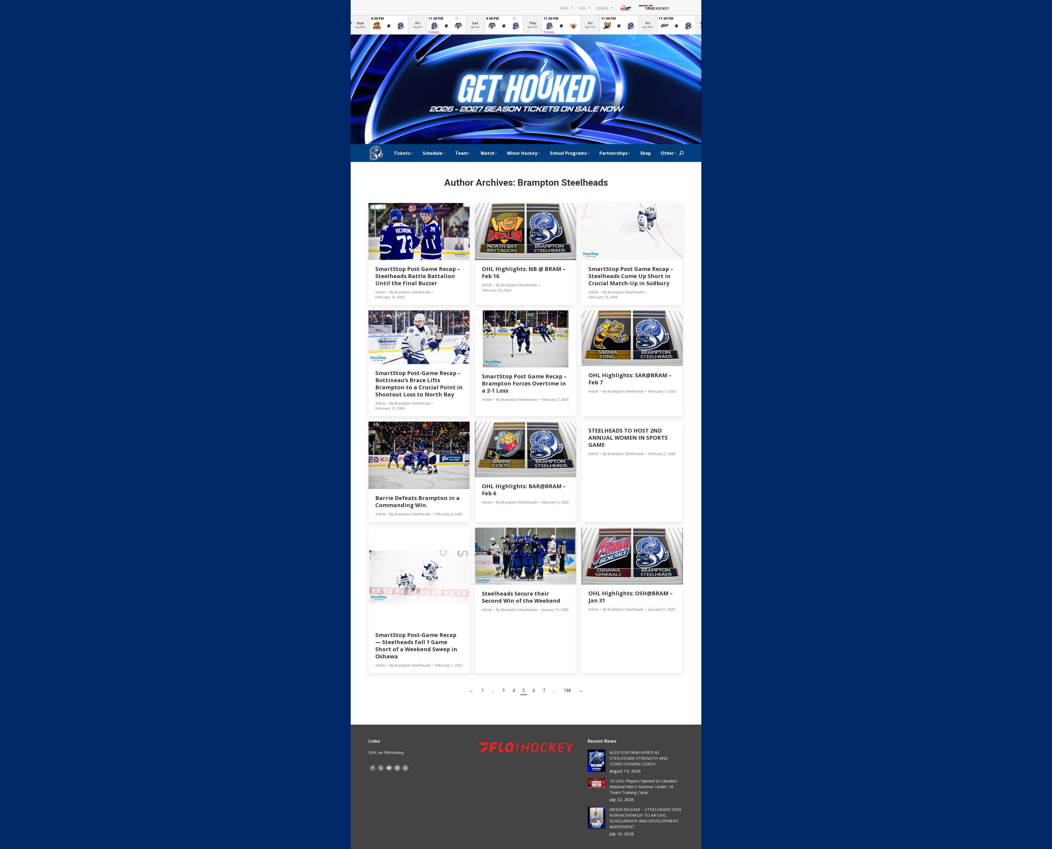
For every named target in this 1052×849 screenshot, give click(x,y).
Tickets (433, 32)
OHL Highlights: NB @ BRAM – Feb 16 (523, 272)
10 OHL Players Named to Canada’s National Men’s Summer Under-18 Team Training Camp (643, 786)
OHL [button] (583, 7)
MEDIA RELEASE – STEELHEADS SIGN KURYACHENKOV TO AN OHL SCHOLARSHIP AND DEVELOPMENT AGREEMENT (645, 818)
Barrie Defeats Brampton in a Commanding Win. (417, 501)
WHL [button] (565, 7)
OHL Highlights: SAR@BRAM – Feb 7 (629, 378)
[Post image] (596, 761)
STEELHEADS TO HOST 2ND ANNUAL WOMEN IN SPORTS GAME (628, 437)
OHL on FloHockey (386, 752)
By (410, 292)
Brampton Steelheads (563, 182)
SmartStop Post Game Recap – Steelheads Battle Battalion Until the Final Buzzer (417, 276)
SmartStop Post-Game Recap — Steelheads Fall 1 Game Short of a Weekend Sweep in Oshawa (416, 645)
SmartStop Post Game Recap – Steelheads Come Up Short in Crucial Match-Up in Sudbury (630, 276)
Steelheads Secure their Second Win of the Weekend (521, 597)
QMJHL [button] (603, 7)
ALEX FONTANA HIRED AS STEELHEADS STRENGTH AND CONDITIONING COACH (639, 758)
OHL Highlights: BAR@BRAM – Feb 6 (524, 489)
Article (380, 292)
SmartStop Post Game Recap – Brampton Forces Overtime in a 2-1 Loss (524, 383)
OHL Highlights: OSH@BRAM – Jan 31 (630, 597)
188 (567, 690)
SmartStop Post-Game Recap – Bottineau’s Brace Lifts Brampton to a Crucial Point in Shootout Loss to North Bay (419, 383)
